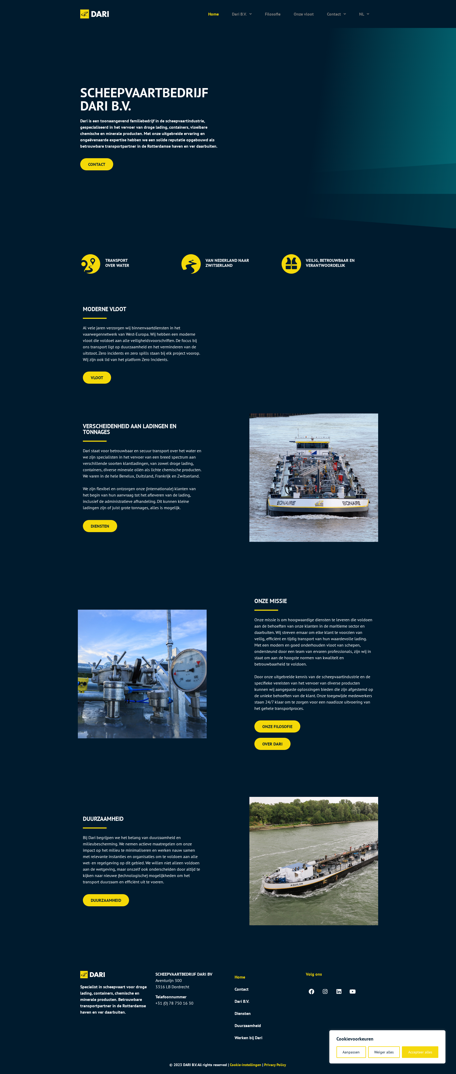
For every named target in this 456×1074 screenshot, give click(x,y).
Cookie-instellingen (245, 1064)
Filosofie (273, 14)
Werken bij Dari (248, 1037)
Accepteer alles (420, 1052)
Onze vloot (304, 14)
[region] (387, 1046)
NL (361, 14)
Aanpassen (351, 1052)
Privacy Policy (275, 1064)
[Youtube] (352, 991)
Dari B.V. (239, 14)
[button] (241, 14)
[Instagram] (325, 991)
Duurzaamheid (248, 1025)
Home (213, 14)
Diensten (243, 1013)
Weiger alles (384, 1052)
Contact (334, 14)
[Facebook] (311, 991)
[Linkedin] (338, 991)
